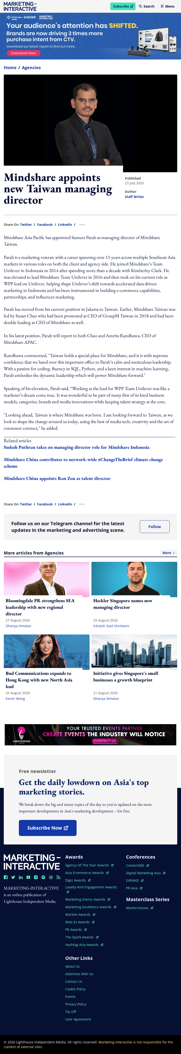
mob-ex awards (80, 922)
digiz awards (77, 880)
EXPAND (135, 880)
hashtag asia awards (82, 944)
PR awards (76, 929)
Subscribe (124, 7)
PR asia (134, 888)
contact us (73, 981)
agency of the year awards (87, 865)
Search (149, 6)
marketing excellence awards (88, 907)
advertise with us (79, 974)
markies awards (80, 914)
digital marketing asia (144, 873)
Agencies (31, 67)
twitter (26, 225)
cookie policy (75, 989)
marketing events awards (85, 899)
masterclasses (139, 908)
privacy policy (75, 1004)
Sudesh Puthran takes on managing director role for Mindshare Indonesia (76, 447)
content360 (137, 865)
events (70, 996)
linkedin (65, 225)
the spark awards (82, 937)
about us (72, 966)
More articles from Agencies (87, 553)
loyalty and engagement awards (91, 887)
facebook (45, 225)
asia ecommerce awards (85, 872)
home (10, 67)
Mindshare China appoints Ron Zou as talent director (57, 478)
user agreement (78, 1019)
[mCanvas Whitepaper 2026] (90, 36)
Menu (169, 6)
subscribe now (52, 829)
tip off (70, 1011)
